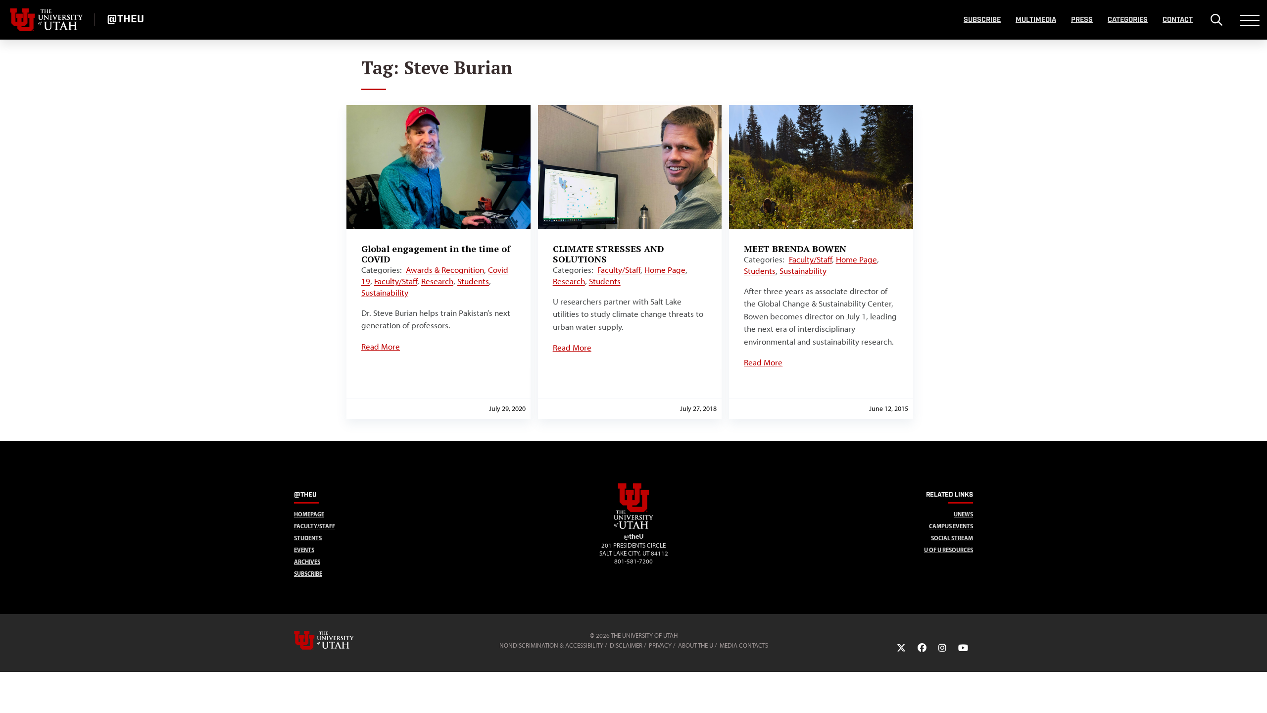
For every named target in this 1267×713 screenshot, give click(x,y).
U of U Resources (948, 550)
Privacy (660, 645)
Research (437, 281)
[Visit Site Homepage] (633, 526)
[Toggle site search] (1216, 20)
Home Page (664, 270)
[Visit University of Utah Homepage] (47, 19)
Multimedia (1036, 19)
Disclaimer (626, 645)
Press (1082, 19)
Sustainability (384, 293)
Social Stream (952, 538)
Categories (1128, 19)
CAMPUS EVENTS (951, 526)
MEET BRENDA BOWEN (795, 249)
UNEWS (963, 514)
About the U (695, 645)
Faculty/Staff (395, 281)
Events (304, 550)
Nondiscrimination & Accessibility (551, 645)
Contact (1178, 19)
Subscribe (982, 19)
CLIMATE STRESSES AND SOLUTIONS (608, 254)
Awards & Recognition (445, 270)
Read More (380, 347)
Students (473, 281)
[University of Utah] (338, 640)
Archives (307, 561)
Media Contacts (744, 645)
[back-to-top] (1255, 693)
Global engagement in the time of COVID (435, 254)
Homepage (309, 514)
